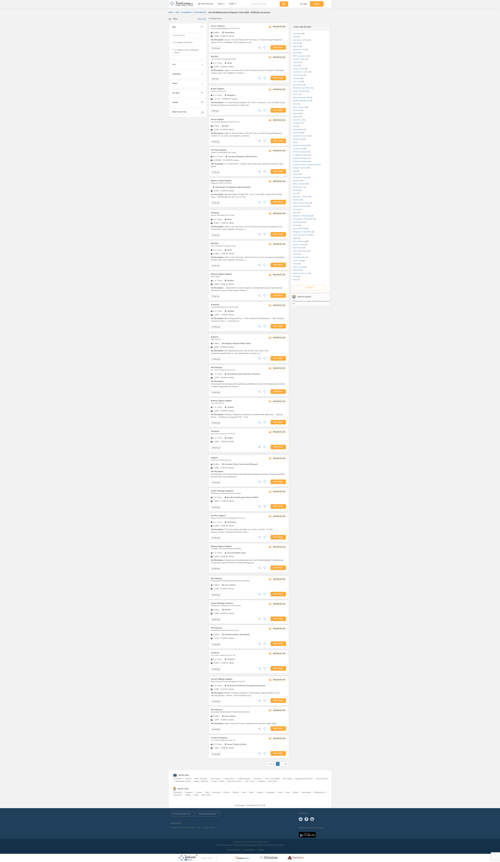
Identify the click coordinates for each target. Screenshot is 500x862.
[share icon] (259, 47)
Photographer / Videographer (303, 219)
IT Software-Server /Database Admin (305, 165)
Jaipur (196, 795)
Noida (251, 792)
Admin (295, 37)
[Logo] (181, 4)
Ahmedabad (177, 792)
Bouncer (296, 53)
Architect (296, 43)
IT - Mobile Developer (301, 155)
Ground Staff (297, 133)
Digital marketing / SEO (301, 97)
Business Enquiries (188, 828)
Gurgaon (260, 792)
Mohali (188, 795)
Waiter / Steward (298, 267)
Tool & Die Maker (299, 257)
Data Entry (258, 779)
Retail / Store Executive (301, 235)
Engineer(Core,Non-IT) (304, 779)
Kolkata (226, 792)
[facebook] (306, 819)
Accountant (297, 33)
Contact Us (175, 828)
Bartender (296, 46)
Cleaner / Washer (299, 69)
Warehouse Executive (300, 273)
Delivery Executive (235, 781)
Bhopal (295, 792)
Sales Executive (322, 779)
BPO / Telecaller (201, 779)
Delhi (207, 792)
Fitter (295, 126)
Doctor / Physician (299, 107)
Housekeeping (298, 139)
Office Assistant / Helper (301, 203)
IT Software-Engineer (300, 152)
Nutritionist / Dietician (301, 196)
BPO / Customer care (300, 56)
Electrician (297, 110)
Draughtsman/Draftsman (301, 101)
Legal (295, 171)
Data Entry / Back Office (301, 88)
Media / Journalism (299, 184)
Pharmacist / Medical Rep (302, 216)
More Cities (206, 795)
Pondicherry (177, 795)
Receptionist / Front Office (302, 232)
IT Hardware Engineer (300, 158)
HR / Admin (287, 779)
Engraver (296, 117)
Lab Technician (298, 149)
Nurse (295, 193)
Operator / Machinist (300, 206)
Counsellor (297, 78)
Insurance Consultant (300, 145)
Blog (205, 828)
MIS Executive (298, 187)
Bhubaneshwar (319, 792)
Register (317, 4)
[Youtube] (312, 819)
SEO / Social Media (272, 779)
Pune (244, 792)
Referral (212, 828)
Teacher (295, 254)
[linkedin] (301, 819)
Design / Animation (300, 91)
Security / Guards (299, 244)
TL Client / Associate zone (182, 814)
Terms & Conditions (233, 850)
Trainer (295, 264)
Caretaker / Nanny (299, 59)
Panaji (280, 792)
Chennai (199, 792)
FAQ (198, 828)
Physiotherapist (298, 222)
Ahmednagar (306, 792)
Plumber (296, 225)
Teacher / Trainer (218, 781)
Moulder (296, 190)
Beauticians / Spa (299, 49)
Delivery (296, 94)
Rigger (295, 238)
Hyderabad (216, 792)
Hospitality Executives (301, 136)
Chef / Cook (249, 781)
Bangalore (189, 792)
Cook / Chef (297, 81)
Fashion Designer (244, 779)
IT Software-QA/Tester (300, 161)
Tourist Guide (297, 260)
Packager (296, 209)
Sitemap (261, 850)
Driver (295, 104)
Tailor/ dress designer (300, 251)
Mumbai (236, 792)
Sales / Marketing (299, 241)
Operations (297, 200)
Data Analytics (298, 85)
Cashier (295, 65)
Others (295, 280)
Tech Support (215, 779)
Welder (295, 276)
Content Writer (298, 75)
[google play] (307, 834)
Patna (288, 792)
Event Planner (298, 120)
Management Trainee (300, 177)
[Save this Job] (265, 47)
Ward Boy (296, 270)
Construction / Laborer (301, 72)
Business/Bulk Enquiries (207, 814)
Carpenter (296, 62)
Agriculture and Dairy (300, 40)
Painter (295, 212)
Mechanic (296, 181)
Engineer (296, 113)
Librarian (296, 174)
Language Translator (300, 168)
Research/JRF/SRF (299, 228)
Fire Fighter (297, 123)
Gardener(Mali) (298, 129)
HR (294, 142)
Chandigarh (270, 792)
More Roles (272, 781)
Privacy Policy (249, 850)
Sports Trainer (298, 248)
